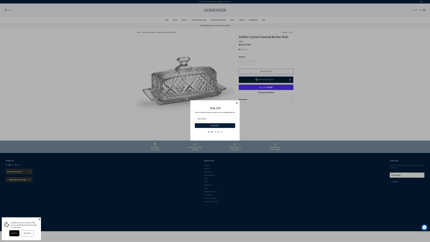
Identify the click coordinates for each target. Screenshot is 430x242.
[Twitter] (209, 132)
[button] (424, 227)
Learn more (17, 227)
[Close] (236, 103)
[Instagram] (215, 132)
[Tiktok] (221, 132)
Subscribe (215, 125)
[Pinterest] (218, 132)
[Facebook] (212, 132)
